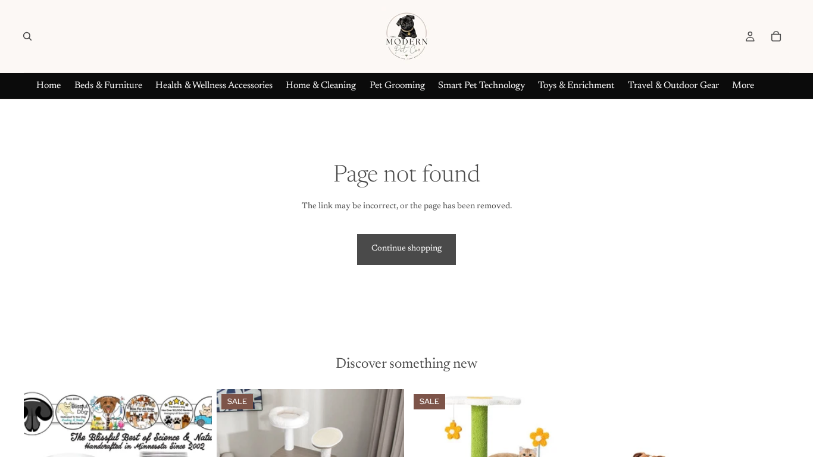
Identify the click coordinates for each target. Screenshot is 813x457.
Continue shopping (406, 249)
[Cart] (776, 36)
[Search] (27, 36)
